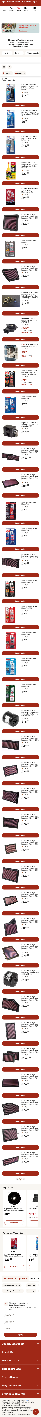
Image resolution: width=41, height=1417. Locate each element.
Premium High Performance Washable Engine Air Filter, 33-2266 (29, 790)
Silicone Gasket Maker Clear (28, 685)
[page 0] (17, 1179)
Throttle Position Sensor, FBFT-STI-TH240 (29, 320)
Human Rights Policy (26, 1409)
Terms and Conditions (9, 1402)
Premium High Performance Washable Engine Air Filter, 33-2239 (29, 842)
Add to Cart (14, 1223)
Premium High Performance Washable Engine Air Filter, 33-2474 (29, 450)
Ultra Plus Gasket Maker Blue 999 (29, 529)
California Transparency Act (25, 1402)
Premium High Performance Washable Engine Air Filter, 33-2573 (29, 556)
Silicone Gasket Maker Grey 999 (28, 241)
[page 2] (23, 1179)
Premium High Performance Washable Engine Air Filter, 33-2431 (29, 920)
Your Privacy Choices (18, 1400)
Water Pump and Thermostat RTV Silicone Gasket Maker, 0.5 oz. (30, 113)
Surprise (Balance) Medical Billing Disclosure (16, 1407)
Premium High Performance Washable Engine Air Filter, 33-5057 (29, 1128)
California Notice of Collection (28, 1410)
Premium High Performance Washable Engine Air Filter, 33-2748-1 (30, 947)
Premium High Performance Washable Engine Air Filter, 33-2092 (29, 738)
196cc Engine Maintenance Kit (29, 190)
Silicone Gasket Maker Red (28, 503)
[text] (20, 46)
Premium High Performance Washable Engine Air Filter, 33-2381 (29, 868)
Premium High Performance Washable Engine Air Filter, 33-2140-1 (30, 477)
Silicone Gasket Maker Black (28, 633)
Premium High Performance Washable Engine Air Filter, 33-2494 (29, 1050)
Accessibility (16, 1403)
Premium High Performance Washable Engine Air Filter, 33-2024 (29, 1076)
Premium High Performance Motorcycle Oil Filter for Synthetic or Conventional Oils (30, 713)
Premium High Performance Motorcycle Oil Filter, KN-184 (30, 972)
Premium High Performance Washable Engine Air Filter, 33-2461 (29, 998)
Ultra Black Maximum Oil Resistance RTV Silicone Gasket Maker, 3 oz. (29, 87)
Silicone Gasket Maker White (28, 659)
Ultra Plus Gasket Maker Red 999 (29, 607)
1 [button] (20, 1179)
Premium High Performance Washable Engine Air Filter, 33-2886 (29, 764)
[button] (25, 4)
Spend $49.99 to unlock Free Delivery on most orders (20, 1)
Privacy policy (6, 1400)
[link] (12, 43)
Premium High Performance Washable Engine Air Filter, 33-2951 (29, 216)
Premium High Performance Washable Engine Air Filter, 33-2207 (29, 816)
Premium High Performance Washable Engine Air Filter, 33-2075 (29, 1024)
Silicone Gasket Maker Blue (28, 397)
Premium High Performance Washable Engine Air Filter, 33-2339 (29, 1154)
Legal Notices (6, 1403)
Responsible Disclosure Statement (13, 1405)
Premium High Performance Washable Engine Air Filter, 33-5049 (29, 1102)
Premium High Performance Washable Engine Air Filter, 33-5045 (29, 268)
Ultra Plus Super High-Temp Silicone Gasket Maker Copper (29, 372)
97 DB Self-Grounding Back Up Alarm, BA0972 (29, 424)
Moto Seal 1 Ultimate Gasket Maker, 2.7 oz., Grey (29, 138)
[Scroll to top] (36, 1412)
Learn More (20, 4)
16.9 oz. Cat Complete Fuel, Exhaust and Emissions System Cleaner (29, 165)
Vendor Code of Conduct (10, 1410)
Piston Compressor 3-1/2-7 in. (29, 345)
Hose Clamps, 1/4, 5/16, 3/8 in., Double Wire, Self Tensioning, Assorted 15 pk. (29, 295)
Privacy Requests (7, 1412)
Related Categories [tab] (15, 1278)
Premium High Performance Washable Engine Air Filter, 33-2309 (29, 894)
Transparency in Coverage (10, 1409)
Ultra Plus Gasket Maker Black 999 (29, 581)
